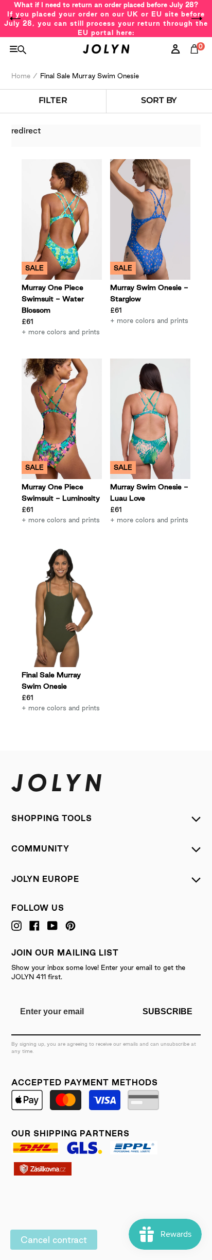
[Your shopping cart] (196, 60)
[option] (106, 18)
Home (20, 75)
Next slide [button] (196, 18)
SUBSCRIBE (167, 1011)
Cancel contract (54, 1240)
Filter (53, 100)
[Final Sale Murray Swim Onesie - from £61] (62, 607)
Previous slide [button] (15, 18)
